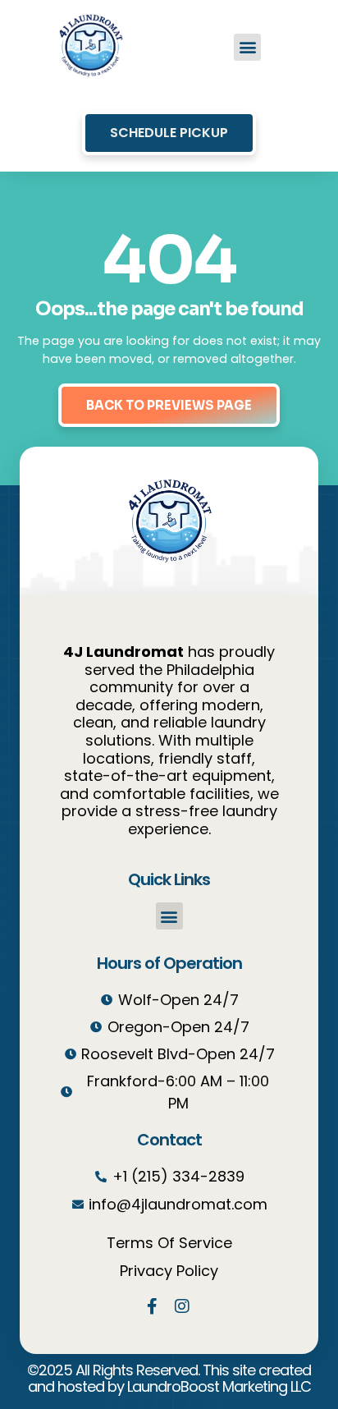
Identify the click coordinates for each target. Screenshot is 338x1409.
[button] (247, 47)
